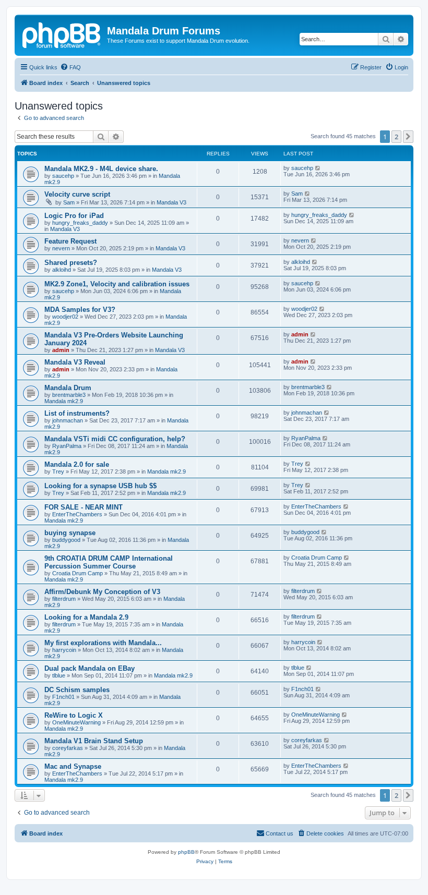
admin (60, 350)
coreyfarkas (67, 748)
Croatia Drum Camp (77, 573)
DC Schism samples (77, 690)
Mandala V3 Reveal (74, 362)
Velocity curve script (77, 194)
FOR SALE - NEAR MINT (83, 507)
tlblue (58, 675)
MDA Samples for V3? (79, 309)
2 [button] (396, 136)
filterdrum (64, 599)
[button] (408, 136)
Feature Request (70, 241)
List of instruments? (77, 413)
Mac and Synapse (72, 766)
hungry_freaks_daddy (80, 223)
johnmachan (67, 420)
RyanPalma (66, 446)
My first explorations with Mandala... (103, 643)
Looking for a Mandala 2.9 (86, 617)
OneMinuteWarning (76, 722)
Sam (69, 202)
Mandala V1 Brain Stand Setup (93, 741)
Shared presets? (70, 263)
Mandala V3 (171, 202)
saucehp (63, 176)
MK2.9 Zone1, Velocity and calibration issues (116, 284)
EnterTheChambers (77, 514)
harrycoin (64, 650)
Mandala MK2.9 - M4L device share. (101, 169)
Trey (58, 471)
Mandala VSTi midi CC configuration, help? (114, 439)
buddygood (66, 540)
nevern (61, 248)
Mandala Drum (67, 388)
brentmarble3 (69, 395)
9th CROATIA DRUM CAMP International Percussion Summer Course (108, 562)
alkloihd (61, 270)
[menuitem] (70, 67)
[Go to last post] (318, 168)
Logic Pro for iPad (74, 216)
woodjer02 (65, 316)
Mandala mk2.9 (63, 401)
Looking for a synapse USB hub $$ (100, 486)
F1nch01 (63, 697)
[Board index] (62, 34)
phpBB (186, 852)
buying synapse (70, 533)
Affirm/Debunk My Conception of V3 (102, 592)
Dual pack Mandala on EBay (89, 668)
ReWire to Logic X (73, 715)
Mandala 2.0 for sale (76, 464)
